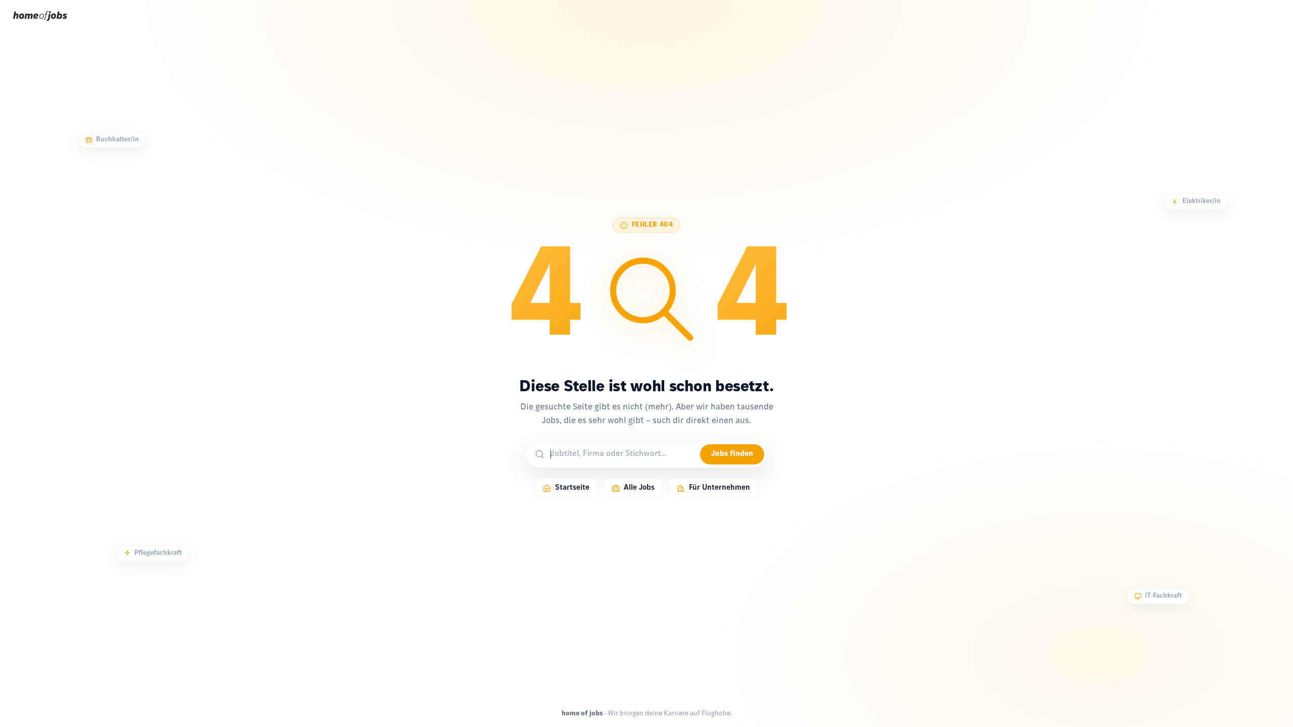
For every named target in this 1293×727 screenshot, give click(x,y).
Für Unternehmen (719, 488)
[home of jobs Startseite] (40, 24)
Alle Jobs (639, 488)
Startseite (572, 488)
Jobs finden (732, 454)
